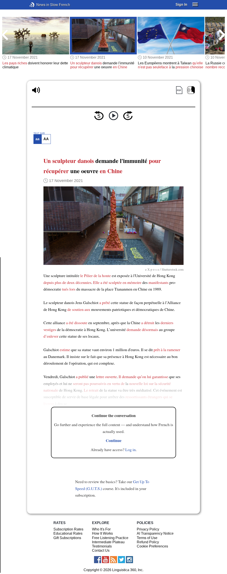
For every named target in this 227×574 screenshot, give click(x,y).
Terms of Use (147, 538)
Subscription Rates (68, 529)
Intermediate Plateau (108, 542)
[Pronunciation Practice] (191, 90)
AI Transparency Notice (155, 533)
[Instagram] (129, 559)
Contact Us (101, 550)
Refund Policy (148, 542)
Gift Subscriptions (67, 538)
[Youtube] (105, 559)
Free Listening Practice (110, 538)
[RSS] (113, 559)
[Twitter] (121, 559)
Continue (113, 440)
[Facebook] (97, 559)
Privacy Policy (148, 529)
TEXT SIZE (39, 133)
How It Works (102, 533)
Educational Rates (67, 533)
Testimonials (102, 546)
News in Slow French (38, 5)
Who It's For (101, 529)
